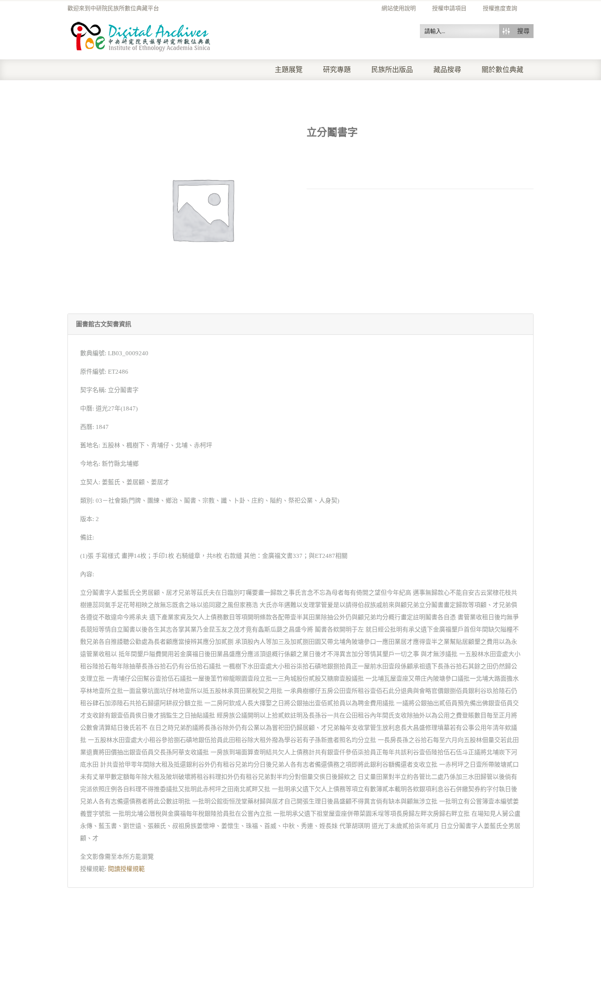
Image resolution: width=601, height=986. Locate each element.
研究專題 (337, 70)
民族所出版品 (392, 70)
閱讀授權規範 (126, 869)
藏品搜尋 (447, 70)
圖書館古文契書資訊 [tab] (103, 324)
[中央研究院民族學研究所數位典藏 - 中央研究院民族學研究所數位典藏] (140, 35)
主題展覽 (289, 70)
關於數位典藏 (502, 70)
